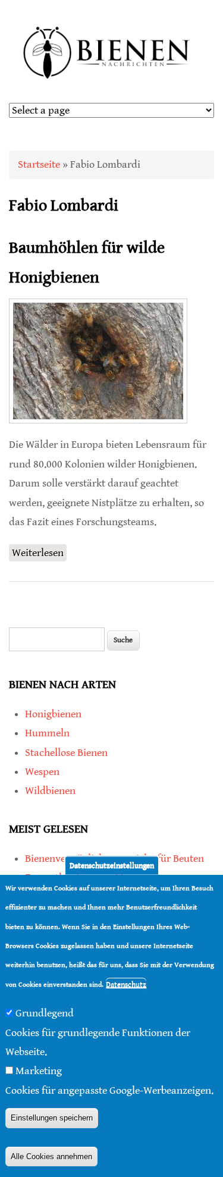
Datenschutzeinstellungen (112, 865)
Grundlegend (44, 1013)
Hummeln (47, 733)
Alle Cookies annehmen (51, 1156)
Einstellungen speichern (52, 1117)
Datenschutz (126, 984)
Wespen (42, 771)
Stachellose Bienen (66, 752)
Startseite (39, 164)
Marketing (38, 1071)
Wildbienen (50, 790)
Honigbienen (53, 714)
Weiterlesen (39, 554)
